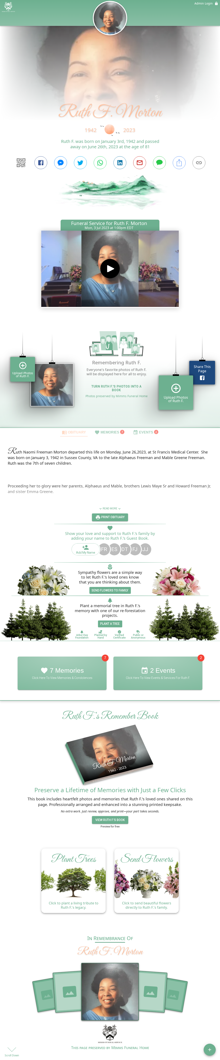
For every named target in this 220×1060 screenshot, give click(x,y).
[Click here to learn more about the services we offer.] (110, 1034)
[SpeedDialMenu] (210, 1050)
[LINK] (198, 162)
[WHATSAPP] (100, 162)
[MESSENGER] (60, 162)
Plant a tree (110, 623)
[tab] (74, 432)
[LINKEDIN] (119, 162)
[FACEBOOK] (40, 162)
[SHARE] (179, 162)
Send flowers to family (110, 590)
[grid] (110, 373)
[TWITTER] (80, 162)
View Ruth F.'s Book (110, 820)
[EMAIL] (139, 162)
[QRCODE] (21, 162)
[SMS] (159, 162)
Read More (110, 508)
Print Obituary (113, 517)
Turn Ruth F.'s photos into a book (117, 388)
